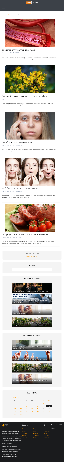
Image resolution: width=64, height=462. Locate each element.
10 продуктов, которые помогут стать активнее (25, 234)
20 (15, 411)
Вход (36, 256)
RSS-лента (47, 438)
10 (37, 406)
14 (21, 408)
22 (26, 411)
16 (32, 408)
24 (37, 411)
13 (15, 408)
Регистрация (30, 256)
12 (49, 406)
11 (43, 406)
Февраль (14, 15)
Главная (4, 15)
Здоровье (5, 53)
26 (49, 411)
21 (21, 411)
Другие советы (6, 99)
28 (21, 414)
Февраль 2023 (17, 397)
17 (37, 408)
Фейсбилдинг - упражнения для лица (20, 188)
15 (26, 408)
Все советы (47, 431)
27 (15, 414)
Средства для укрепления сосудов (18, 49)
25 (43, 411)
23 (32, 411)
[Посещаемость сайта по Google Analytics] (5, 426)
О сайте (46, 433)
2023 (9, 15)
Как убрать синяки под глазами (17, 142)
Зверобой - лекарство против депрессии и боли (25, 96)
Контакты (46, 435)
